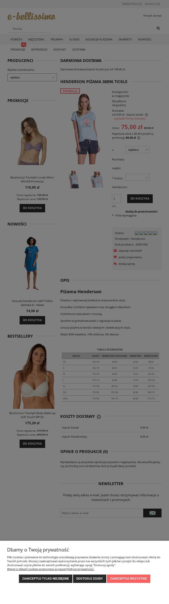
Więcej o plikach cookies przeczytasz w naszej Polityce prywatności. (50, 569)
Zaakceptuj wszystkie (128, 578)
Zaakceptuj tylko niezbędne (45, 578)
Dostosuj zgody (89, 578)
